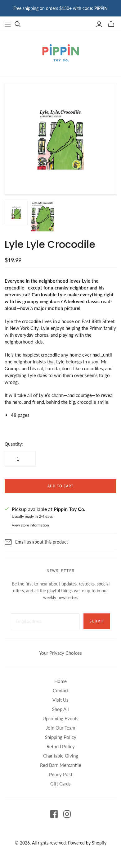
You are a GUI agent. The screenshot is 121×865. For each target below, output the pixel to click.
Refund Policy (61, 746)
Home (60, 681)
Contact (61, 690)
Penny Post (60, 774)
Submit (96, 621)
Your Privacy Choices (60, 653)
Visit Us (60, 700)
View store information (30, 525)
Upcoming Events (60, 718)
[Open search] (18, 24)
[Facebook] (54, 814)
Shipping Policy (60, 737)
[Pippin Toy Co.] (60, 52)
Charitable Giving (60, 755)
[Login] (99, 24)
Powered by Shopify (87, 842)
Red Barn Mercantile (60, 765)
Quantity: (14, 444)
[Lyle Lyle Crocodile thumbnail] (16, 212)
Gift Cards (60, 783)
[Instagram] (67, 814)
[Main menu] (8, 24)
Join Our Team (60, 728)
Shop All (60, 709)
